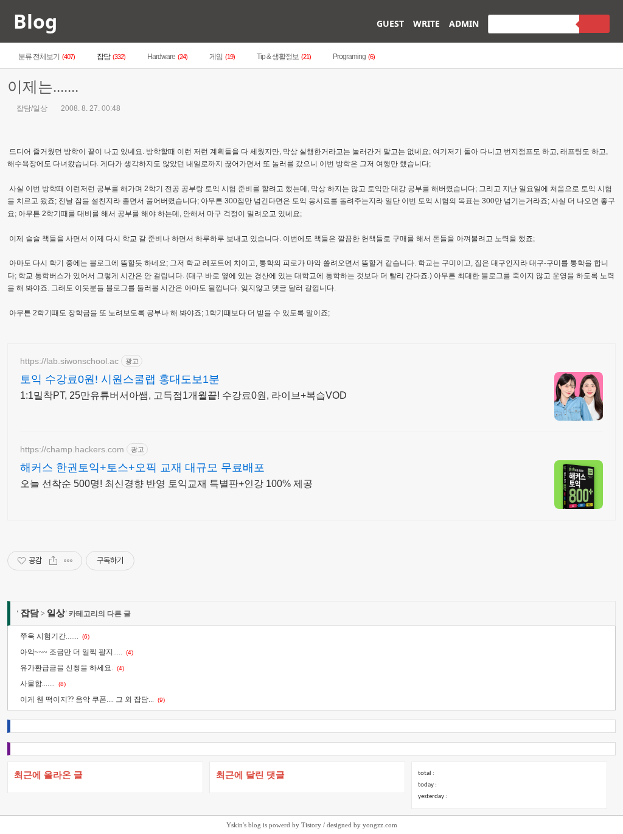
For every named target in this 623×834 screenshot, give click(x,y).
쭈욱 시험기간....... (49, 636)
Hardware (167, 56)
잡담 (111, 56)
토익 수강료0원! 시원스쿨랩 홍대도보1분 (120, 379)
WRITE (426, 23)
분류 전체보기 (46, 56)
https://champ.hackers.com (72, 449)
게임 (222, 56)
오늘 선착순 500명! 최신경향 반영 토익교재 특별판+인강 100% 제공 (166, 483)
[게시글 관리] (68, 561)
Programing (354, 56)
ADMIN (464, 23)
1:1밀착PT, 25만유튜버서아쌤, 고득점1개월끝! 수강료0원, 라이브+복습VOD (183, 395)
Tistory (311, 825)
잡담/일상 (31, 108)
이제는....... (42, 87)
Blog (35, 21)
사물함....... (37, 683)
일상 (56, 613)
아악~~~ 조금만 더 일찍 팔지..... (71, 652)
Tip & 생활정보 (284, 56)
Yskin (234, 825)
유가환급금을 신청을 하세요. (66, 668)
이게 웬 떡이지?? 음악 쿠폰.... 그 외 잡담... (87, 699)
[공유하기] (53, 561)
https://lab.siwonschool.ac (69, 361)
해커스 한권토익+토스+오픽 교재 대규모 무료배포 (142, 467)
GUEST (390, 23)
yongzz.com (380, 825)
